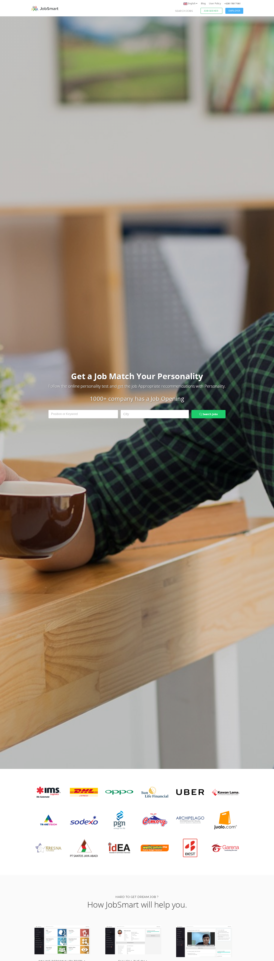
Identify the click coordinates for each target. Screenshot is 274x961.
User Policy (215, 3)
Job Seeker (211, 10)
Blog (203, 3)
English (191, 3)
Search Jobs (184, 10)
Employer (234, 10)
